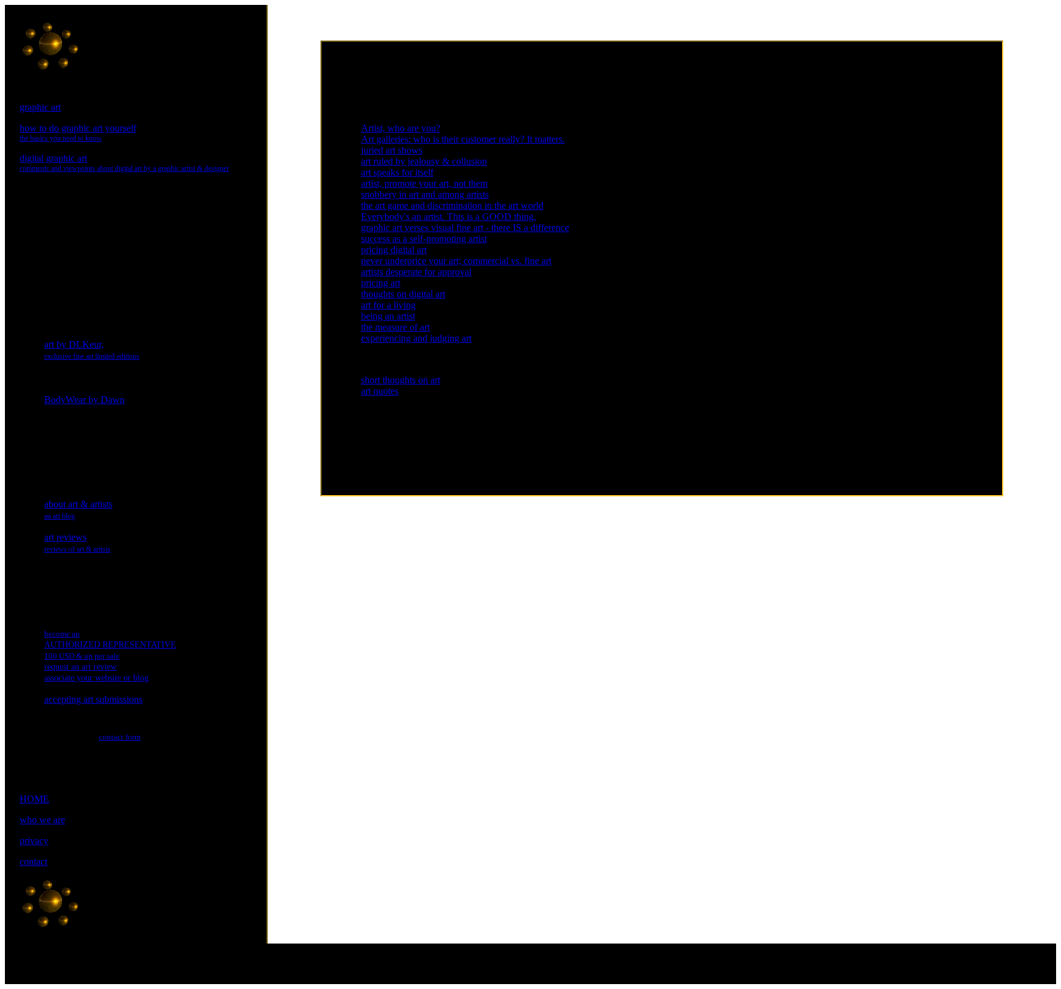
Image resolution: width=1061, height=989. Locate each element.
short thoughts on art (400, 380)
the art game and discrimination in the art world (452, 205)
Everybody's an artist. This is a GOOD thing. (448, 216)
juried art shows (391, 150)
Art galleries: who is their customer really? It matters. (463, 139)
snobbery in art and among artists (425, 194)
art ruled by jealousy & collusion (424, 161)
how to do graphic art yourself (78, 133)
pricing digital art (394, 249)
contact (33, 861)
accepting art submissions (93, 699)
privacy (34, 840)
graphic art (40, 107)
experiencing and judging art (416, 338)
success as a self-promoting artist (424, 238)
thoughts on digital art (403, 294)
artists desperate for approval (416, 272)
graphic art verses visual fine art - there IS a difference (465, 227)
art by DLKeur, (91, 350)
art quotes (379, 391)
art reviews (77, 542)
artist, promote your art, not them (424, 183)
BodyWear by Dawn (84, 399)
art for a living (388, 305)
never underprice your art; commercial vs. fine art (456, 261)
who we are (42, 820)
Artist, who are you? (400, 128)
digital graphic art (124, 163)
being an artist (388, 316)
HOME (34, 799)
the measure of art (395, 327)
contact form (120, 737)
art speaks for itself (397, 172)
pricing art (380, 283)
